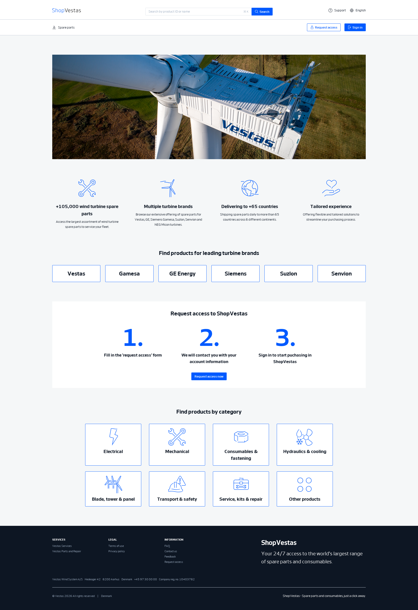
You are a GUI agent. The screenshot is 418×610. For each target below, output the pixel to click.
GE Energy (182, 273)
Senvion (341, 273)
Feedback (170, 556)
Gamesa (129, 273)
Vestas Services (62, 545)
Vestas (76, 273)
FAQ (167, 545)
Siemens (235, 273)
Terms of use (116, 545)
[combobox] (198, 12)
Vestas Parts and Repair (66, 551)
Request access (173, 561)
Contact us (170, 551)
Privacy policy (116, 551)
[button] (358, 10)
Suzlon (288, 273)
